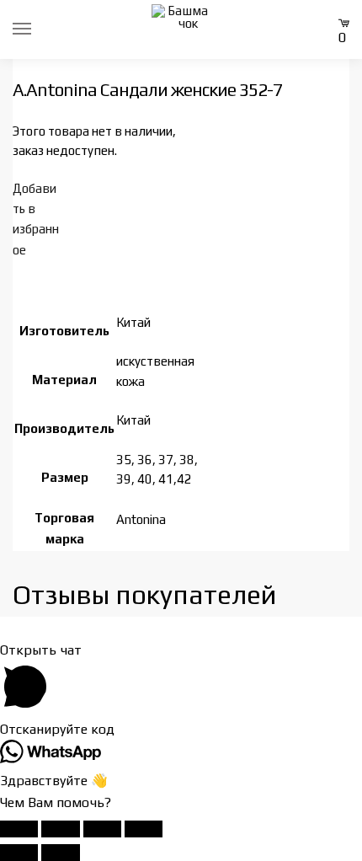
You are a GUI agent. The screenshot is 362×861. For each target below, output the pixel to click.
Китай (133, 322)
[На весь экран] (60, 829)
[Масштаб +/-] (19, 829)
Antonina (141, 519)
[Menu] (38, 29)
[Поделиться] (102, 829)
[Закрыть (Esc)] (143, 829)
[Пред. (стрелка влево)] (19, 852)
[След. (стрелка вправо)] (60, 852)
